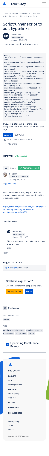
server (31, 333)
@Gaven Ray (10, 183)
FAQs (10, 381)
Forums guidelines (15, 385)
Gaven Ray (16, 34)
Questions (36, 13)
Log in (6, 267)
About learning (13, 394)
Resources (12, 398)
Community (18, 4)
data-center (8, 333)
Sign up (15, 267)
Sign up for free (14, 291)
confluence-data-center (13, 330)
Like (9, 248)
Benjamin (13, 174)
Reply (5, 253)
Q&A (16, 13)
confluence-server (34, 330)
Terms (10, 425)
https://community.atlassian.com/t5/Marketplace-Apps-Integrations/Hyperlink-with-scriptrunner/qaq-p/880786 (24, 209)
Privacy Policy (13, 421)
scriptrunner (21, 333)
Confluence (25, 13)
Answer (7, 135)
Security (11, 429)
